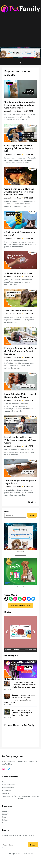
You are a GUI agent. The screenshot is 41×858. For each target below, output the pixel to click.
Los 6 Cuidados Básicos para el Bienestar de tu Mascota (20, 395)
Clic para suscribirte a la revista (20, 606)
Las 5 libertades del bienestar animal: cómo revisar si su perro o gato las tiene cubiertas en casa (24, 684)
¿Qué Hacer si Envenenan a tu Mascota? (19, 234)
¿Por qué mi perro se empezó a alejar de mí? (20, 482)
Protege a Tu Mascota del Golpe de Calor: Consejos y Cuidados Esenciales (20, 351)
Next (32, 502)
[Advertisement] (20, 31)
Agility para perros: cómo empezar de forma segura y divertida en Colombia (22, 712)
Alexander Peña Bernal (13, 111)
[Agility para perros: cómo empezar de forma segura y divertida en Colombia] (7, 712)
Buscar (6, 511)
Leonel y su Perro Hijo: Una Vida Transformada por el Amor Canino (20, 440)
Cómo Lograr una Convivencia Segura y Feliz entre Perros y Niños (19, 148)
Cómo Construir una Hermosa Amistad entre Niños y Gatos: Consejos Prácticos (19, 191)
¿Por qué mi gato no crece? (18, 272)
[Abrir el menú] (20, 63)
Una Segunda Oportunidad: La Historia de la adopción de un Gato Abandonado (19, 105)
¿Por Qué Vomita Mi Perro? (18, 310)
